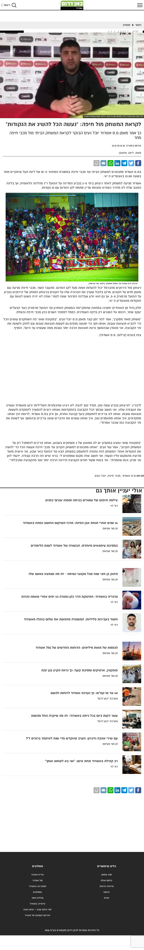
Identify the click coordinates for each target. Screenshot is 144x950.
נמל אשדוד (37, 880)
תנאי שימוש (106, 875)
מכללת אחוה (37, 898)
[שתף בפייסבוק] (138, 163)
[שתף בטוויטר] (131, 163)
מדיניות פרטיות (107, 886)
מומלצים (37, 866)
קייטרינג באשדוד (37, 904)
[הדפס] (97, 163)
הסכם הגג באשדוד (37, 886)
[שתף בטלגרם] (124, 163)
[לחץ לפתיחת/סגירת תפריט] (139, 5)
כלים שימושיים (106, 866)
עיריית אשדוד (37, 875)
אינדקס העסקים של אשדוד (37, 915)
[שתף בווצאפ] (110, 163)
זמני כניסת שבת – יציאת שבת (37, 910)
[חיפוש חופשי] (14, 5)
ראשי (7, 5)
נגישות (107, 892)
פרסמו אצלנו (106, 880)
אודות (106, 898)
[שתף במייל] (103, 163)
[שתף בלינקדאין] (117, 163)
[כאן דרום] (72, 5)
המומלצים (37, 892)
